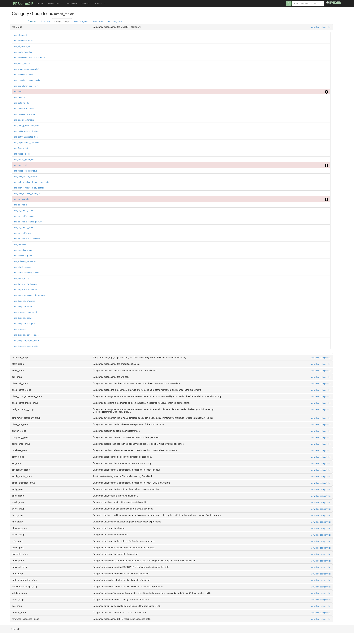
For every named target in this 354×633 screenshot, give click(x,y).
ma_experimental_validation (26, 142)
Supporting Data (114, 21)
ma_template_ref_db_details (26, 340)
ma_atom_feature (22, 63)
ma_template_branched (24, 300)
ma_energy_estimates (24, 119)
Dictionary (45, 21)
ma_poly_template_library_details (29, 187)
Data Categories (81, 21)
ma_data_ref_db (21, 102)
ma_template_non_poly (24, 323)
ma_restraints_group (23, 250)
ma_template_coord (23, 306)
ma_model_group (22, 153)
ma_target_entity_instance (25, 283)
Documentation (69, 3)
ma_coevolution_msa (23, 74)
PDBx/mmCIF (23, 3)
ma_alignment (20, 35)
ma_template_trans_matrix (26, 346)
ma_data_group (21, 97)
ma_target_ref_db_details (25, 289)
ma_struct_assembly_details (26, 272)
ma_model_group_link (24, 159)
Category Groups (62, 21)
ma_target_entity (21, 278)
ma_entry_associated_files (26, 136)
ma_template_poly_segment (26, 334)
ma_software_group (23, 255)
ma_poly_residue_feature (25, 176)
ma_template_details (23, 317)
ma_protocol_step (22, 199)
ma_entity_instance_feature (26, 131)
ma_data (18, 91)
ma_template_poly (22, 329)
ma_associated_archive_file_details (29, 57)
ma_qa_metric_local (23, 233)
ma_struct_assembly (23, 267)
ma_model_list (20, 165)
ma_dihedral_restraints (24, 108)
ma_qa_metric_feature (24, 216)
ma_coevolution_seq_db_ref (26, 85)
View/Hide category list (320, 27)
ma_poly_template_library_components (31, 182)
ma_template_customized (25, 312)
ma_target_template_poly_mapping (29, 295)
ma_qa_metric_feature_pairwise (28, 221)
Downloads (86, 3)
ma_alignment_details (23, 40)
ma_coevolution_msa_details (27, 80)
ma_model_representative (25, 170)
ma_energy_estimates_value (27, 125)
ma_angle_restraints (23, 52)
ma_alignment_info (22, 46)
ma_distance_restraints (24, 114)
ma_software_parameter (25, 261)
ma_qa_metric (20, 204)
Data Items (98, 21)
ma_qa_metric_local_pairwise (27, 238)
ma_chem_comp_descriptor (26, 68)
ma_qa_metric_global (23, 227)
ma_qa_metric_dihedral (24, 210)
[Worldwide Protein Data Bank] (333, 2)
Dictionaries (52, 3)
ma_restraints (20, 244)
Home (40, 3)
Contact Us (100, 3)
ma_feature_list (21, 148)
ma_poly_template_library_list (27, 193)
